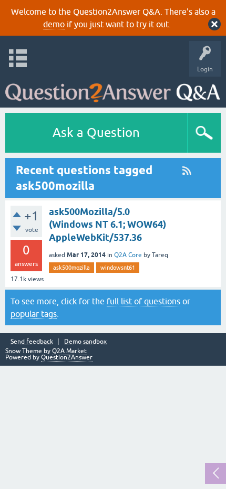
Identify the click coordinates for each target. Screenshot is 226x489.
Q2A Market (69, 351)
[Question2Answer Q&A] (112, 89)
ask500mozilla (71, 267)
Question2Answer (67, 357)
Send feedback (32, 341)
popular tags (34, 313)
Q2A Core (128, 255)
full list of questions (143, 301)
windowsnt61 (117, 267)
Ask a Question (96, 132)
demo (54, 24)
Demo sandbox (85, 341)
